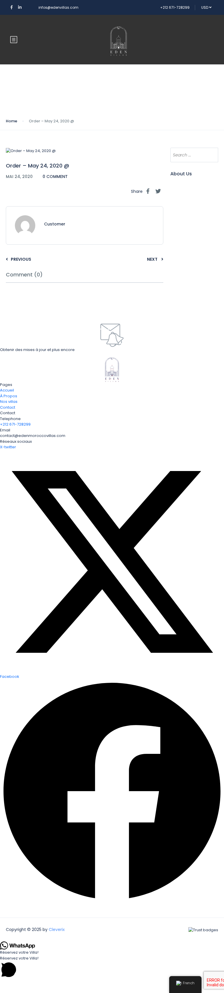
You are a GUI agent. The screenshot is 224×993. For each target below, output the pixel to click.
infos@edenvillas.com (58, 7)
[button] (112, 967)
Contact (7, 407)
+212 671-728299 (175, 7)
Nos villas (9, 401)
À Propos (8, 396)
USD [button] (205, 7)
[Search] (211, 155)
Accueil (7, 390)
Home (11, 121)
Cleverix (57, 929)
